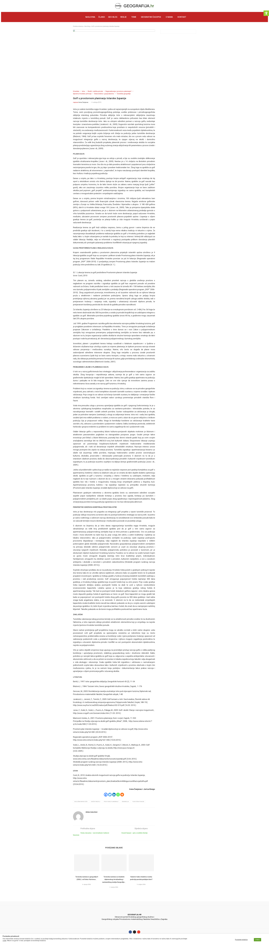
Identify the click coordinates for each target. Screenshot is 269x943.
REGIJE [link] (123, 17)
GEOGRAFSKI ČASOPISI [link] (151, 17)
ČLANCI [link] (101, 17)
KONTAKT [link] (182, 17)
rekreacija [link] (125, 801)
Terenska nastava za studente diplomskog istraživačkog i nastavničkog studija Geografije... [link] (114, 879)
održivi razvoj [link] (95, 801)
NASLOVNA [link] (90, 17)
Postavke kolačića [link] (241, 940)
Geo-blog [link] (87, 26)
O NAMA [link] (169, 17)
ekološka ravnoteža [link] (80, 801)
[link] (266, 13)
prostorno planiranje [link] (111, 801)
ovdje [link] (4, 941)
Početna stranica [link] (78, 26)
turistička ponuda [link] (138, 801)
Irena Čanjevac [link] (83, 102)
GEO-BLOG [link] (112, 17)
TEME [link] (133, 17)
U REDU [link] (257, 939)
